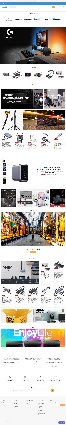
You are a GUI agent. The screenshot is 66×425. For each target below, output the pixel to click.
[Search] (53, 7)
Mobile (39, 409)
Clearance (39, 411)
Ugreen (3, 148)
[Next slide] (4, 185)
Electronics (40, 407)
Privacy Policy (15, 404)
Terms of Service (3, 420)
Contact (27, 403)
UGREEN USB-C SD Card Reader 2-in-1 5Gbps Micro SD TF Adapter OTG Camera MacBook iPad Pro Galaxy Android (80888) (46, 147)
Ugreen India (55, 278)
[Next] (64, 144)
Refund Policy (15, 403)
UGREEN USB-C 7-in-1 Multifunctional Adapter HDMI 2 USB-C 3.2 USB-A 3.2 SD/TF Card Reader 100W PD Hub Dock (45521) (46, 300)
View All (33, 84)
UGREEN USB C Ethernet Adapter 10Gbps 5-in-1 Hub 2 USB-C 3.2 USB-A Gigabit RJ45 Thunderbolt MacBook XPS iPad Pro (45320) (59, 300)
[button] (60, 7)
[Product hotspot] (17, 219)
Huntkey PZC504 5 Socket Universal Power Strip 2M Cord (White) (58, 144)
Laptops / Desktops (41, 403)
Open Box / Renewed (41, 413)
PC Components (40, 404)
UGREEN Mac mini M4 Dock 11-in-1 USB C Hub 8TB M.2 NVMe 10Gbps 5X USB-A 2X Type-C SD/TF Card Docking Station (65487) (46, 276)
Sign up (62, 404)
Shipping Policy (15, 406)
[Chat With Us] (40, 378)
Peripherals (40, 406)
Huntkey (55, 146)
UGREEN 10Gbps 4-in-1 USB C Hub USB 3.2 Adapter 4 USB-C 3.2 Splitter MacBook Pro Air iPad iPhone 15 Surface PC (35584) (20, 300)
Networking (40, 410)
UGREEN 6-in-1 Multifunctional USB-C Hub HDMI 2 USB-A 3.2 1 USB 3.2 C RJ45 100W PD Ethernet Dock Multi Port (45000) (7, 300)
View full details (49, 177)
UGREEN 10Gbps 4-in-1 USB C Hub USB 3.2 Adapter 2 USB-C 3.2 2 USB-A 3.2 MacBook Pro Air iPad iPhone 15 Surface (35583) (33, 300)
